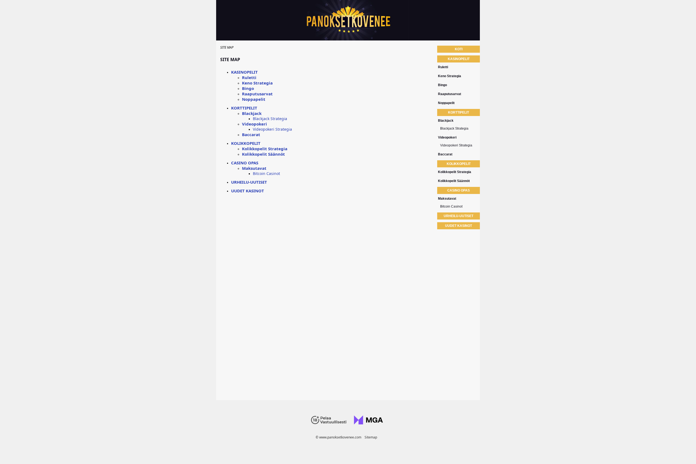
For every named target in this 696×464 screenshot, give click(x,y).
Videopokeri (254, 124)
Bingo (248, 88)
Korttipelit (244, 108)
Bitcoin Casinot (266, 173)
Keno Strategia (257, 83)
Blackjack (252, 113)
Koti (458, 49)
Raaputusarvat (257, 93)
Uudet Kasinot (247, 190)
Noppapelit (253, 99)
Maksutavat (254, 168)
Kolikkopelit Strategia (264, 148)
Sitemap (371, 437)
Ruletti (249, 77)
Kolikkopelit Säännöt (263, 154)
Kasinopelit (244, 72)
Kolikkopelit (245, 143)
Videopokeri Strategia (272, 129)
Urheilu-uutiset (249, 182)
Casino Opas (244, 162)
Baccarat (251, 134)
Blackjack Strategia (270, 118)
